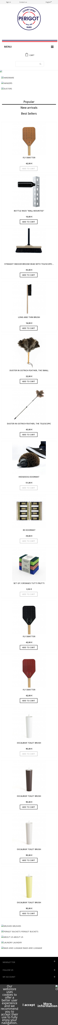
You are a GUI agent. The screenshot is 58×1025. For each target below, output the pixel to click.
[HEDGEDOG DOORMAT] (29, 458)
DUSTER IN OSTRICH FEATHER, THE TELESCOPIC (29, 423)
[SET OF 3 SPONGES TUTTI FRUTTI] (29, 564)
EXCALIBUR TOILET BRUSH (29, 743)
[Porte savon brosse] (29, 71)
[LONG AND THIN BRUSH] (29, 298)
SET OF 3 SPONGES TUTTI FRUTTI (29, 583)
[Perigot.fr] (29, 18)
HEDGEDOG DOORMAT (29, 477)
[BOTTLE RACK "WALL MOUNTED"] (29, 192)
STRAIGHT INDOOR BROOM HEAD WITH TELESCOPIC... (29, 264)
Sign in (8, 2)
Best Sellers (29, 113)
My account (9, 977)
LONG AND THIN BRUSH (29, 317)
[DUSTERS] (29, 88)
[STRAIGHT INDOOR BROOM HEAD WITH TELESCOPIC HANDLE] (29, 245)
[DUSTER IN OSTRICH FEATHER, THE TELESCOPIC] (29, 404)
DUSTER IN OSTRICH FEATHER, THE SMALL (29, 370)
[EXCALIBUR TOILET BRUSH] (29, 724)
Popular (28, 102)
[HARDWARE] (29, 77)
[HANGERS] (29, 83)
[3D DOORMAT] (29, 511)
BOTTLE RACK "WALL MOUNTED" (29, 210)
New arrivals (29, 107)
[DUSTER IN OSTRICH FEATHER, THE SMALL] (29, 351)
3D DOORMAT (29, 530)
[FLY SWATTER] (29, 138)
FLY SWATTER (29, 157)
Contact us (23, 2)
